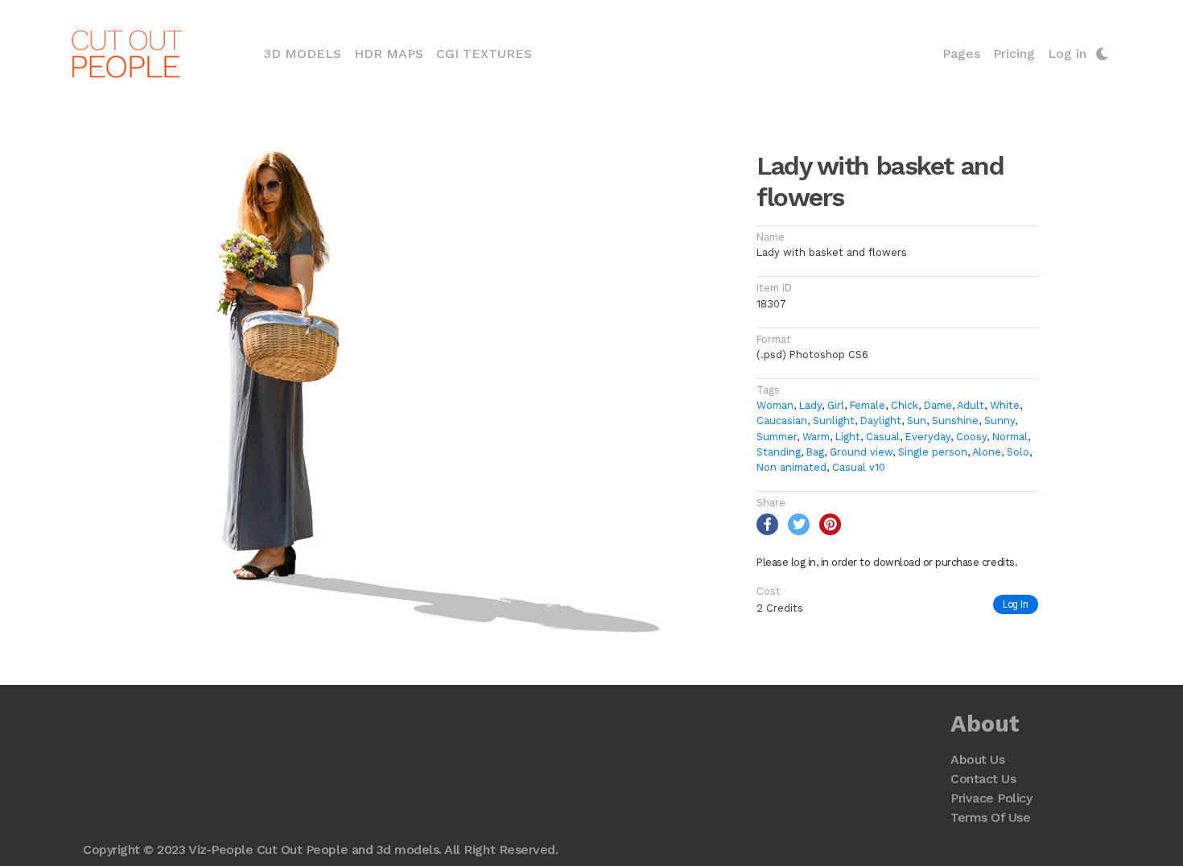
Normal (1010, 437)
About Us (977, 759)
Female (867, 405)
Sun (916, 420)
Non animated (791, 467)
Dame (938, 405)
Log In (1015, 604)
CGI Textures (484, 53)
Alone (986, 452)
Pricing (1014, 53)
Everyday (927, 437)
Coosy (971, 437)
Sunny (999, 420)
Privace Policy (991, 798)
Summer (776, 437)
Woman (774, 405)
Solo (1018, 452)
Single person (932, 452)
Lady (810, 405)
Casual (883, 437)
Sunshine (955, 420)
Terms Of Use (990, 817)
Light (847, 437)
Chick (904, 405)
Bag (815, 452)
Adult (970, 405)
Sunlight (834, 420)
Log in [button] (1067, 53)
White (1005, 405)
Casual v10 (858, 467)
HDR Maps (388, 53)
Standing (778, 452)
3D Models (306, 53)
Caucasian (781, 420)
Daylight (880, 420)
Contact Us (983, 778)
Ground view (861, 452)
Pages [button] (961, 53)
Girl (835, 405)
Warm (816, 437)
